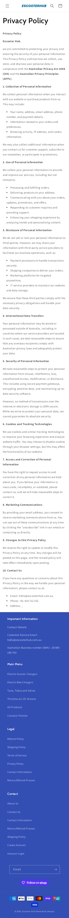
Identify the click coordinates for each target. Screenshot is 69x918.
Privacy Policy (15, 763)
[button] (7, 6)
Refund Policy (15, 738)
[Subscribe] (56, 869)
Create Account (16, 845)
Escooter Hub (28, 911)
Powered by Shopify (45, 911)
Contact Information (19, 772)
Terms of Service (17, 755)
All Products (14, 707)
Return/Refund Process (21, 780)
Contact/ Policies (17, 715)
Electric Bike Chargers (20, 682)
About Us (12, 803)
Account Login (15, 853)
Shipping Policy (16, 747)
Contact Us (13, 812)
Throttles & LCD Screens (21, 699)
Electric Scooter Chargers (22, 674)
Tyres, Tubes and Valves (21, 690)
